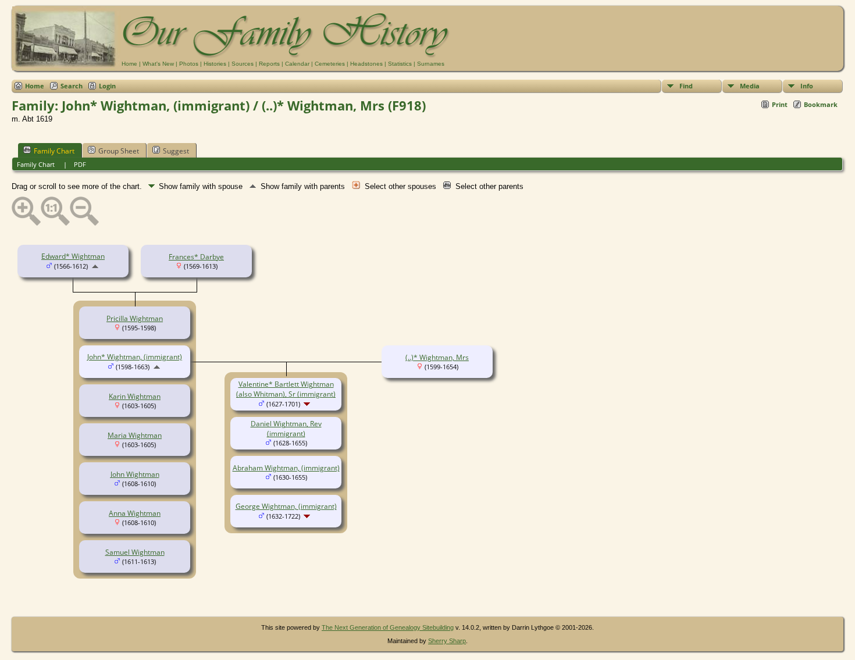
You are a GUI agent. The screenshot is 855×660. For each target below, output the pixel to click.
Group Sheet (118, 151)
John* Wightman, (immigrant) (134, 357)
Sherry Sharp (447, 640)
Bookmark (821, 104)
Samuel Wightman (135, 552)
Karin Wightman (135, 396)
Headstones (366, 63)
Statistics (400, 63)
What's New (158, 63)
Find (686, 85)
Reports (269, 63)
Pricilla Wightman (134, 318)
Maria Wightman (135, 435)
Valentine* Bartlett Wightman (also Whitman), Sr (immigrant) (286, 389)
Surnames (430, 63)
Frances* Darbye (196, 257)
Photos (188, 63)
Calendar (297, 63)
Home (129, 63)
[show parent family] (95, 266)
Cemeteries (330, 63)
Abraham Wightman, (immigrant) (286, 468)
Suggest (176, 151)
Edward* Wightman (73, 256)
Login (107, 85)
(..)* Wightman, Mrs (437, 357)
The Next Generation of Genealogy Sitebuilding (388, 627)
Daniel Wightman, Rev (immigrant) (286, 428)
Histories (215, 63)
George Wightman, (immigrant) (286, 506)
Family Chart (54, 151)
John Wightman (135, 474)
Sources (242, 63)
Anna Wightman (135, 513)
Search (71, 85)
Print (780, 104)
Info (806, 85)
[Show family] (308, 404)
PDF (80, 164)
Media (750, 85)
